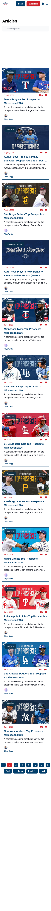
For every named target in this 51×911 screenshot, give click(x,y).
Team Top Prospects (29, 41)
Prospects (8, 35)
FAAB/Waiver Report (25, 46)
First (7, 771)
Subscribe (33, 4)
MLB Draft (8, 56)
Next (30, 771)
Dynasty (38, 51)
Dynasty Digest (10, 41)
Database (8, 61)
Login (20, 4)
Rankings (21, 56)
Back (20, 771)
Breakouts (25, 51)
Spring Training (10, 51)
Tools (32, 56)
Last (43, 771)
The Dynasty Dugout (10, 15)
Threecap (8, 46)
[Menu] (42, 3)
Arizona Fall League (25, 35)
